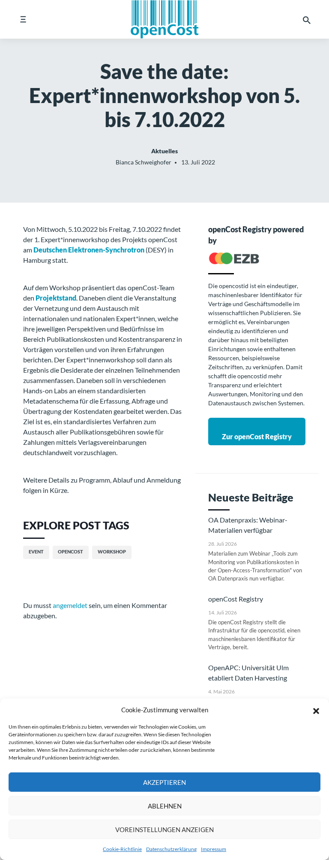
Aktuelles (164, 151)
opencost (70, 551)
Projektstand (56, 298)
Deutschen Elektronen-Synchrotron (88, 250)
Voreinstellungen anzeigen (164, 829)
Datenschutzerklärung (171, 849)
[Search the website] (307, 19)
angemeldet (70, 605)
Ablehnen (165, 806)
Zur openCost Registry (257, 436)
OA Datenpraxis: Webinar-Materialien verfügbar (247, 525)
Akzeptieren (164, 782)
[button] (316, 709)
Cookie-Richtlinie (122, 849)
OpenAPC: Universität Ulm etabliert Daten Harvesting (248, 672)
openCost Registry (235, 599)
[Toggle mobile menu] (23, 19)
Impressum (213, 849)
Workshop (112, 551)
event (36, 551)
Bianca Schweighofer (143, 162)
